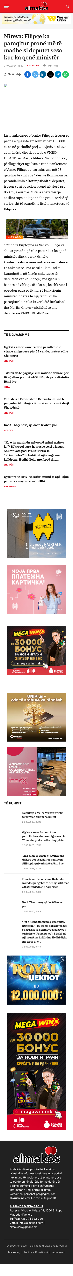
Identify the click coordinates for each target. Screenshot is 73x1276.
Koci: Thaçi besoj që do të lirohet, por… (31, 425)
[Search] (67, 6)
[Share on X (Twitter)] (35, 74)
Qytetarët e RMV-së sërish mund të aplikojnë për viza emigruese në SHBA (36, 479)
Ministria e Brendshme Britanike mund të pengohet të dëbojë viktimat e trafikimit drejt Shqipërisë (36, 403)
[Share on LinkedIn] (43, 74)
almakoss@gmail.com (23, 1227)
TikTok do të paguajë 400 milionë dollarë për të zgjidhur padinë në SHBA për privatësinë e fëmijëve (36, 377)
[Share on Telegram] (58, 74)
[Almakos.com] (36, 6)
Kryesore (33, 65)
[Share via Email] (50, 74)
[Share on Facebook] (27, 74)
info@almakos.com (31, 1222)
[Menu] (6, 6)
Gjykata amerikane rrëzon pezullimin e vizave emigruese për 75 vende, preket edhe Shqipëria (36, 351)
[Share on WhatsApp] (65, 74)
